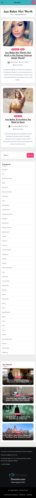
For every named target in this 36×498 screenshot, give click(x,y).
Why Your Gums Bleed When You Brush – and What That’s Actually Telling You (18, 400)
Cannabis (5, 196)
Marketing (5, 285)
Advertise (22, 495)
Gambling (5, 254)
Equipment (5, 232)
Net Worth (5, 299)
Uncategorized (7, 339)
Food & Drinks (6, 250)
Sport (4, 317)
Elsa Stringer (14, 62)
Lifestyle (5, 276)
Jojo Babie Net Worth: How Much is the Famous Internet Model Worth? (18, 55)
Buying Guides (7, 192)
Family (4, 236)
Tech (3, 321)
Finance (4, 245)
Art (3, 174)
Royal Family (6, 312)
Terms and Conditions (11, 495)
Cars (3, 201)
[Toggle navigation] (2, 3)
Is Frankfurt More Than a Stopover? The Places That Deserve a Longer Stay (18, 437)
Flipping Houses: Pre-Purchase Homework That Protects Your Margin (18, 381)
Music (4, 294)
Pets (3, 308)
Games (4, 259)
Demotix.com (18, 479)
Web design (5, 348)
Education (5, 223)
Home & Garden (7, 267)
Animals (4, 169)
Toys (3, 330)
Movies (4, 290)
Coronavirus (6, 209)
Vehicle (4, 343)
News (22, 49)
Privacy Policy (23, 490)
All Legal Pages (13, 490)
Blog (3, 183)
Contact (29, 495)
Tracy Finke (14, 126)
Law (3, 272)
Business (5, 187)
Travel (4, 334)
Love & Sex (5, 281)
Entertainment (7, 227)
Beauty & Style (7, 178)
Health (4, 263)
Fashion (4, 241)
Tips (3, 325)
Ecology (4, 218)
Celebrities (15, 49)
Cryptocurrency (7, 214)
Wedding (5, 352)
